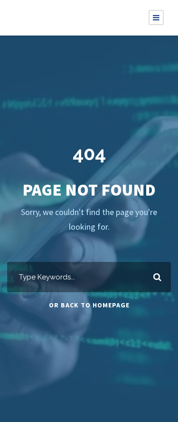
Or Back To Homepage (89, 305)
